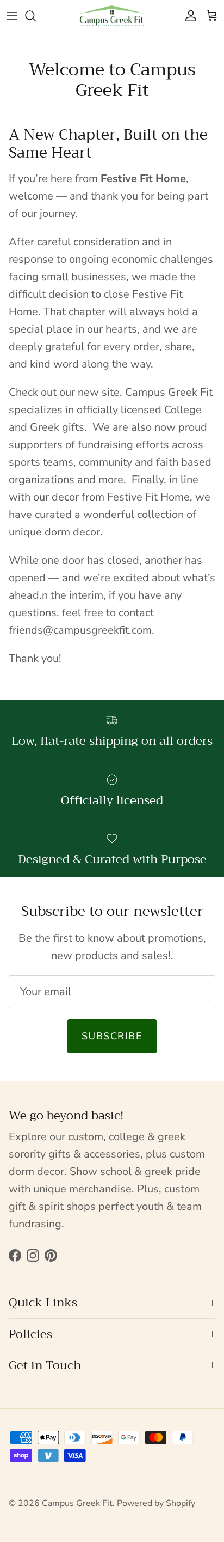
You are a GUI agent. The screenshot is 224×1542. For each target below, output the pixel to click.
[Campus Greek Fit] (112, 15)
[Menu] (12, 16)
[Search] (36, 16)
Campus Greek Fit (77, 1503)
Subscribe (112, 1036)
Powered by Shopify (156, 1503)
